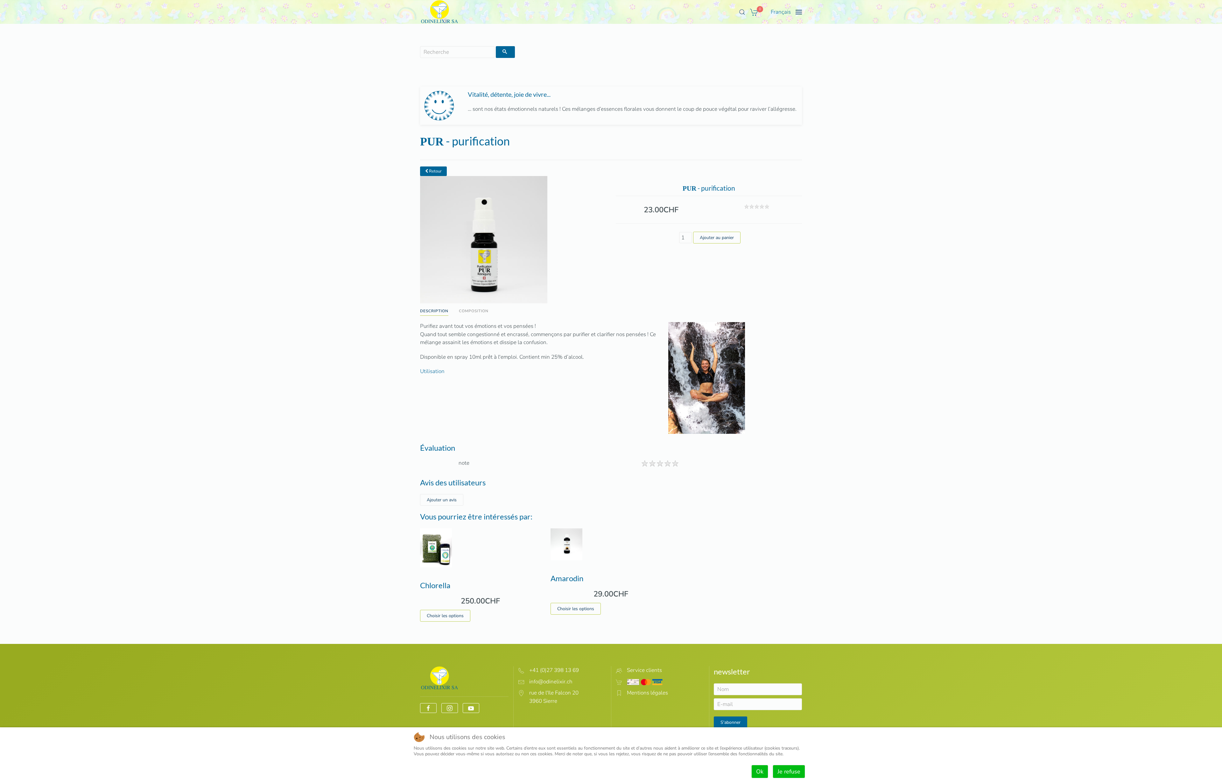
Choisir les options (445, 616)
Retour (435, 171)
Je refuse (788, 771)
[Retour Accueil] (439, 12)
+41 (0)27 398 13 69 (554, 670)
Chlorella (435, 585)
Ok (759, 771)
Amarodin (567, 578)
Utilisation (432, 371)
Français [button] (781, 12)
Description (434, 311)
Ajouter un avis (442, 500)
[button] (742, 12)
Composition (473, 311)
